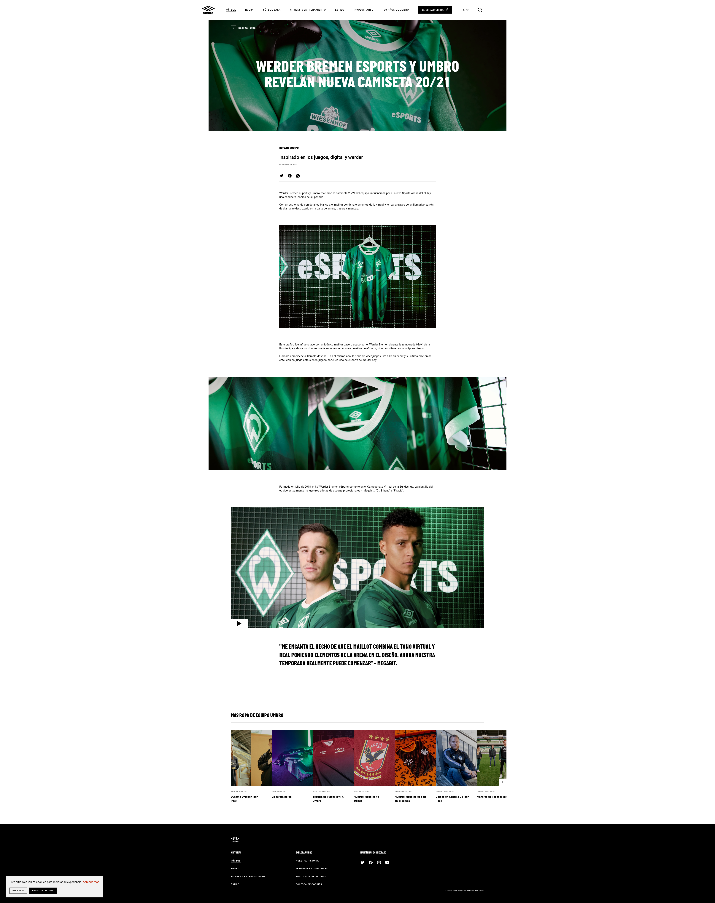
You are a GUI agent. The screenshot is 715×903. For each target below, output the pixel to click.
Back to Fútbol (243, 28)
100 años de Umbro (395, 9)
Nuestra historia (307, 860)
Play (239, 623)
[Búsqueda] (480, 10)
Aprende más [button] (91, 882)
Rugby (249, 9)
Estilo (339, 9)
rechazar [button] (18, 890)
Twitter (281, 176)
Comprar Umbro (433, 10)
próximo (503, 782)
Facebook (290, 176)
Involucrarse (363, 9)
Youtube (387, 862)
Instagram (379, 862)
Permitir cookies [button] (43, 890)
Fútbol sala (272, 9)
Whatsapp (298, 176)
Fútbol (231, 9)
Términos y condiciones (312, 868)
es (463, 10)
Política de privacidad (311, 876)
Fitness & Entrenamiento (308, 9)
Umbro (208, 10)
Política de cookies (309, 884)
